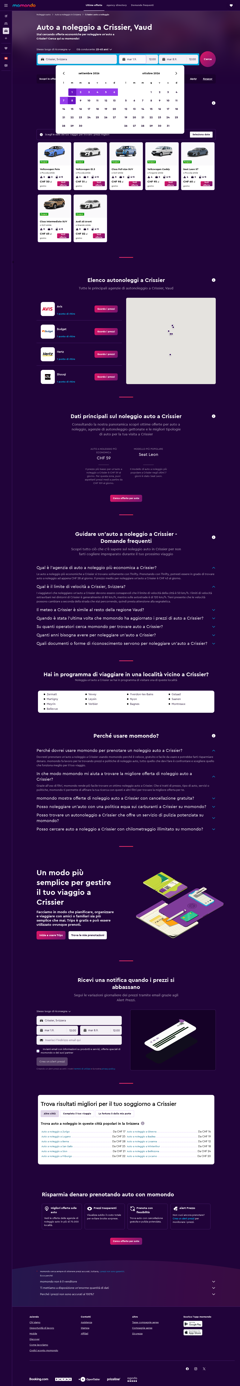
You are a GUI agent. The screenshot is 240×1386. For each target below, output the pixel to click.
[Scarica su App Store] (192, 1332)
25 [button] (97, 117)
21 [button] (63, 117)
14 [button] (63, 109)
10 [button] (88, 100)
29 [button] (72, 125)
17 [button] (89, 109)
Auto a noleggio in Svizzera (68, 15)
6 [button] (114, 92)
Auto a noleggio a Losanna (142, 1141)
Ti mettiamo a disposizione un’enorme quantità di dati (74, 1288)
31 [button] (168, 125)
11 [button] (97, 100)
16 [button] (80, 109)
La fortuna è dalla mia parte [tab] (115, 1113)
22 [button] (72, 117)
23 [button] (80, 117)
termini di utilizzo (82, 1069)
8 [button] (72, 100)
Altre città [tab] (50, 1113)
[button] (6, 5)
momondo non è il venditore (58, 1281)
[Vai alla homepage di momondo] (24, 5)
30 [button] (80, 125)
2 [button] (80, 92)
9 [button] (80, 100)
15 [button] (72, 109)
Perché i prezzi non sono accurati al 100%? (67, 1294)
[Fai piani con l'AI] (6, 38)
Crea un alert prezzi (183, 1218)
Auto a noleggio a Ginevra (141, 1132)
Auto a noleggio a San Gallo (57, 1146)
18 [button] (97, 109)
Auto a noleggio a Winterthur (143, 1146)
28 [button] (63, 125)
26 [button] (105, 117)
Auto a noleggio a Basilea (141, 1136)
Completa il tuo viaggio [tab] (77, 1113)
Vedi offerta (63, 183)
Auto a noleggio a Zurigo (55, 1132)
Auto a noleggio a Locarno (142, 1156)
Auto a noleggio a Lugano (56, 1136)
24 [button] (88, 117)
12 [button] (106, 100)
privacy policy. (108, 1069)
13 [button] (114, 100)
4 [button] (97, 92)
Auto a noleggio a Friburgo (56, 1156)
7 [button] (63, 100)
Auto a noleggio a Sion (54, 1151)
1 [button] (72, 92)
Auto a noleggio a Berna (55, 1141)
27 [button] (114, 117)
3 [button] (89, 92)
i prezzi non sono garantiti (111, 1271)
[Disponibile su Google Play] (192, 1324)
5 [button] (106, 92)
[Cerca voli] (6, 16)
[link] (106, 309)
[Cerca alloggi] (6, 23)
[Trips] (6, 48)
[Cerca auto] (6, 30)
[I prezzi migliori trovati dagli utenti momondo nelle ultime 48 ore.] (214, 103)
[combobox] (54, 49)
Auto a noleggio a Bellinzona (143, 1151)
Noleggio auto (44, 15)
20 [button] (114, 109)
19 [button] (106, 109)
